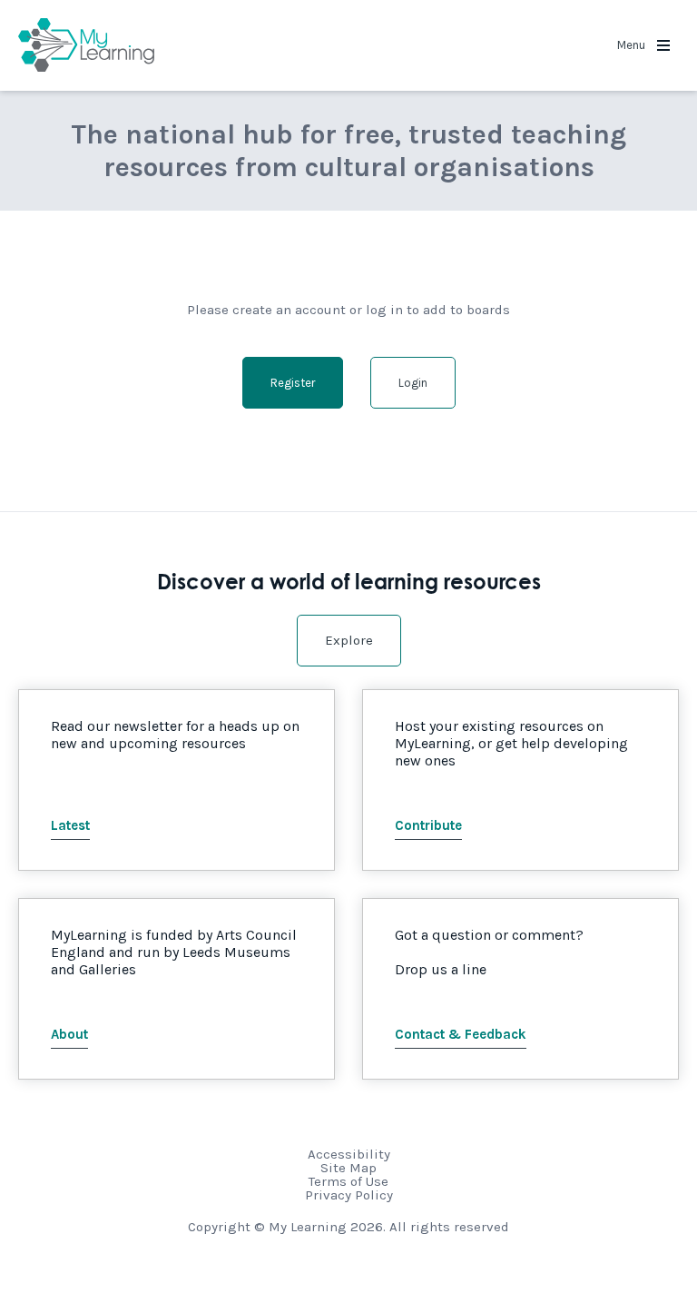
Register (292, 383)
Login (412, 383)
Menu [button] (632, 45)
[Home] (86, 45)
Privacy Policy (349, 1195)
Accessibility (349, 1154)
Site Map (348, 1168)
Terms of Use (348, 1181)
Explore (349, 640)
